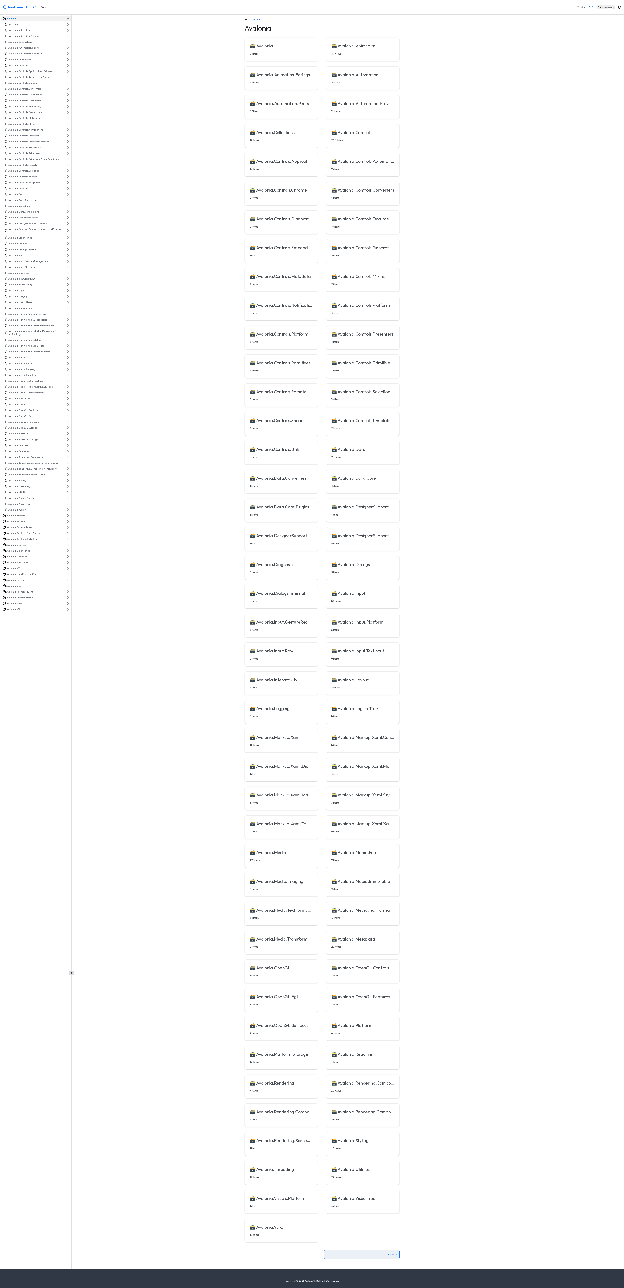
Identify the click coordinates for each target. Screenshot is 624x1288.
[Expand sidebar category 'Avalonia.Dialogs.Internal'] (68, 249)
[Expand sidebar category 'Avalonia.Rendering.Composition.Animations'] (68, 462)
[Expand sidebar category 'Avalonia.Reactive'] (68, 445)
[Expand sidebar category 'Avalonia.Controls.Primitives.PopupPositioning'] (68, 159)
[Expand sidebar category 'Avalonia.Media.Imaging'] (68, 369)
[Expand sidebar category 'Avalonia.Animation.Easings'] (68, 36)
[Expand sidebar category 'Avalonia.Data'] (68, 194)
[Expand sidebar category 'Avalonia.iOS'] (68, 568)
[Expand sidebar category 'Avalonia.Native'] (68, 580)
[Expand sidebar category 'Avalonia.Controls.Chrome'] (68, 83)
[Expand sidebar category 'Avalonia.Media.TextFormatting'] (68, 381)
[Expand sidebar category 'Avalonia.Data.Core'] (68, 206)
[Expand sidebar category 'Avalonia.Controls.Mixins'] (68, 124)
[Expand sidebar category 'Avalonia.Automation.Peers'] (68, 47)
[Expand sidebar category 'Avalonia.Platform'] (68, 433)
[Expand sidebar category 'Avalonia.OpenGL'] (68, 404)
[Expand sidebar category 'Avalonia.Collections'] (68, 59)
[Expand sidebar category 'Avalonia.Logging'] (68, 296)
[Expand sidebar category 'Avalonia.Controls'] (68, 65)
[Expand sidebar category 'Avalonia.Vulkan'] (68, 509)
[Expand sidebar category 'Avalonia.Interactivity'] (68, 284)
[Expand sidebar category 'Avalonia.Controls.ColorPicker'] (68, 533)
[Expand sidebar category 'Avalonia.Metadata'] (68, 398)
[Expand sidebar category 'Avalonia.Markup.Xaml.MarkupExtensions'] (68, 325)
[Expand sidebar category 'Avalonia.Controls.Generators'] (68, 112)
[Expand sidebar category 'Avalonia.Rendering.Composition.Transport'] (68, 468)
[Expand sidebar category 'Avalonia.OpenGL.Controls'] (68, 410)
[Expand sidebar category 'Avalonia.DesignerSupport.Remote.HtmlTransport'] (68, 231)
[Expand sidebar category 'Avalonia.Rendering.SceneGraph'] (68, 474)
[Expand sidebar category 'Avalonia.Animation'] (68, 30)
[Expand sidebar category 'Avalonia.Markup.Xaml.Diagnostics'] (68, 319)
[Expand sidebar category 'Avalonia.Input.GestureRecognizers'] (68, 261)
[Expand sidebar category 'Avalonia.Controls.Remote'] (68, 165)
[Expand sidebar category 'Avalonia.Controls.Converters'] (68, 88)
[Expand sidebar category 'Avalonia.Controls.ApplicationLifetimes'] (68, 71)
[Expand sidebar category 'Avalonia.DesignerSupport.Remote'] (68, 223)
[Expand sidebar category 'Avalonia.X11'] (68, 609)
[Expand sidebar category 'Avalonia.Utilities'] (68, 492)
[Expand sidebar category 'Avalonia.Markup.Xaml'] (68, 308)
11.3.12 (590, 7)
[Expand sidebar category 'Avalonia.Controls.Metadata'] (68, 118)
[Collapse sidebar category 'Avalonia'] (68, 18)
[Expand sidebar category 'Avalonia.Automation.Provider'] (68, 53)
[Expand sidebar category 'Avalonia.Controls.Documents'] (68, 100)
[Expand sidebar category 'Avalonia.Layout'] (68, 290)
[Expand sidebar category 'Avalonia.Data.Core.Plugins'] (68, 211)
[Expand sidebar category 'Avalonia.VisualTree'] (68, 503)
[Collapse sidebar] (71, 973)
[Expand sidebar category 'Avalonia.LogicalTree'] (68, 302)
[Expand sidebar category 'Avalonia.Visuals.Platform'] (68, 498)
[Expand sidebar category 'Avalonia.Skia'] (68, 585)
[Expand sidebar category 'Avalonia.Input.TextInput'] (68, 278)
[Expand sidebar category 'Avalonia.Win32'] (68, 603)
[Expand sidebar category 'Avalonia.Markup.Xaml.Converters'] (68, 314)
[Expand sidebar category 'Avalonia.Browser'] (68, 521)
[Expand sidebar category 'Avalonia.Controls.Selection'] (68, 170)
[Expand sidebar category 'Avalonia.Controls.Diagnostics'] (68, 94)
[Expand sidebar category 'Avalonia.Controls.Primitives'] (68, 153)
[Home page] (246, 19)
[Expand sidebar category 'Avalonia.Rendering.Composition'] (68, 457)
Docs (43, 7)
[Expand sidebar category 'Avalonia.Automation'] (68, 42)
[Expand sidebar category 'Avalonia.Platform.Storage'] (68, 439)
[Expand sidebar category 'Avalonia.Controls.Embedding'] (68, 106)
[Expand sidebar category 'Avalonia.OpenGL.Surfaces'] (68, 427)
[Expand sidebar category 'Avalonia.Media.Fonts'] (68, 363)
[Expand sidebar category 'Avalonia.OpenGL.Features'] (68, 422)
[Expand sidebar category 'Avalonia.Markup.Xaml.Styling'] (68, 340)
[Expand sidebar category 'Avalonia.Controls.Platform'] (68, 135)
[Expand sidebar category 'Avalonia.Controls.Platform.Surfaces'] (68, 141)
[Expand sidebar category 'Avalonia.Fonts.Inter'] (68, 562)
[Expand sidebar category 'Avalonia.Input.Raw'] (68, 273)
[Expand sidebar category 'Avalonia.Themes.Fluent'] (68, 591)
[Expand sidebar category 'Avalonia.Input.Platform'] (68, 267)
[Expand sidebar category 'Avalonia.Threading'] (68, 486)
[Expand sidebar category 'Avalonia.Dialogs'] (68, 243)
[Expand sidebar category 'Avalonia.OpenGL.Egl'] (68, 416)
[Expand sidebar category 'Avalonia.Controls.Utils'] (68, 188)
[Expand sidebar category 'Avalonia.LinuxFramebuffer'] (68, 574)
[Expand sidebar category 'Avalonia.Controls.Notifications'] (68, 129)
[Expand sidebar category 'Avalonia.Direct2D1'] (68, 556)
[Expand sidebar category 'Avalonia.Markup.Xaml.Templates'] (68, 345)
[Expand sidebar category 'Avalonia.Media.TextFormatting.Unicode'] (68, 386)
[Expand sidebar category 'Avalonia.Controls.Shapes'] (68, 176)
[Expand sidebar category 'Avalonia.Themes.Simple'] (68, 597)
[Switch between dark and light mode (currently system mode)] (619, 7)
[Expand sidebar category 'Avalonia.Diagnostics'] (68, 237)
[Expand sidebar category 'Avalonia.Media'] (68, 357)
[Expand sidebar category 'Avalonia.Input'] (68, 255)
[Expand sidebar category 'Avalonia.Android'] (68, 515)
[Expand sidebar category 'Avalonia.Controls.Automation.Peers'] (68, 77)
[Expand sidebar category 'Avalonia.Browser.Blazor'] (68, 527)
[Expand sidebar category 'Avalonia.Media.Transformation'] (68, 392)
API (35, 7)
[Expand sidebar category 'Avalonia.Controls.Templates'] (68, 182)
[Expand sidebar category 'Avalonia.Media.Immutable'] (68, 375)
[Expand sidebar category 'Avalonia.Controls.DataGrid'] (68, 539)
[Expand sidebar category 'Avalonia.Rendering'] (68, 451)
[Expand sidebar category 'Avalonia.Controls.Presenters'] (68, 147)
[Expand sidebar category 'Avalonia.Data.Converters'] (68, 200)
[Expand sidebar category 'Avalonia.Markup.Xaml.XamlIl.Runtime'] (68, 351)
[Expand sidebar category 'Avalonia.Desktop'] (68, 544)
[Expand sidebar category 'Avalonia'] (68, 24)
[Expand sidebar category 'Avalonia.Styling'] (68, 480)
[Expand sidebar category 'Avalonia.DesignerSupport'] (68, 217)
